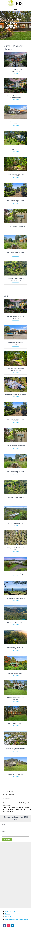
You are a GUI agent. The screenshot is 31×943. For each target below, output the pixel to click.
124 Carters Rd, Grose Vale (15, 774)
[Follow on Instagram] (8, 925)
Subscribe (7, 839)
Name (3, 824)
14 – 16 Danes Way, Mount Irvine (15, 598)
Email (3, 831)
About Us (7, 914)
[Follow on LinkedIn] (12, 925)
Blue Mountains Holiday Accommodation (16, 919)
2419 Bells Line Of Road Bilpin (15, 574)
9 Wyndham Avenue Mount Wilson (15, 394)
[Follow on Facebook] (4, 925)
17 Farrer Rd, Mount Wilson (15, 723)
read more (15, 73)
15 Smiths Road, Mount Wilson (15, 622)
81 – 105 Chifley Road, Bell (15, 523)
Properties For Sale (10, 911)
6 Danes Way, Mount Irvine (15, 673)
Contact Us (8, 916)
